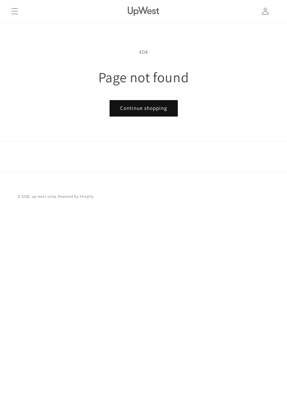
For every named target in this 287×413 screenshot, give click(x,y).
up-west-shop (44, 196)
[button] (14, 11)
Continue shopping (143, 108)
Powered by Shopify (76, 196)
